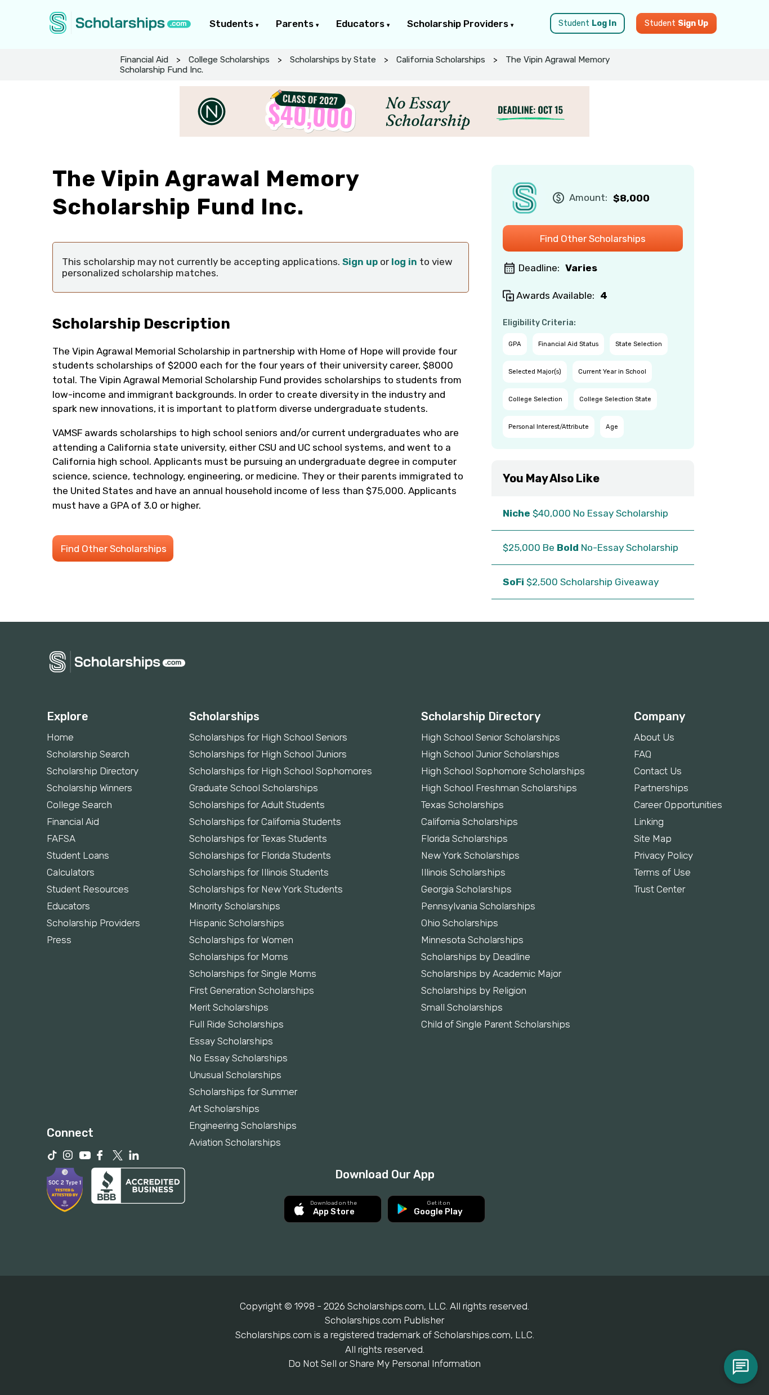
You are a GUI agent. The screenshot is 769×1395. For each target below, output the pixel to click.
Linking (649, 821)
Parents (296, 23)
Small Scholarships (462, 1007)
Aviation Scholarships (235, 1142)
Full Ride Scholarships (236, 1024)
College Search (79, 804)
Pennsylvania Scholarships (478, 906)
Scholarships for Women (241, 939)
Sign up (360, 261)
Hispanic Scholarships (236, 922)
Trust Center (659, 889)
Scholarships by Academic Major (491, 973)
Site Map (653, 838)
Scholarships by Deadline (475, 956)
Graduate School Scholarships (253, 787)
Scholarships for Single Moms (252, 973)
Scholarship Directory (92, 771)
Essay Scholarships (231, 1041)
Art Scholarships (224, 1108)
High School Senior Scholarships (490, 737)
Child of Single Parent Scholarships (495, 1024)
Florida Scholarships (464, 838)
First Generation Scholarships (251, 990)
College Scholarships (229, 60)
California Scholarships (440, 60)
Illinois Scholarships (463, 872)
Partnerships (661, 787)
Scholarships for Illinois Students (259, 872)
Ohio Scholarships (459, 922)
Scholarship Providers (459, 23)
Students (232, 23)
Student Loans (78, 855)
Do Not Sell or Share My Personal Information (384, 1363)
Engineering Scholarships (243, 1125)
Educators (361, 23)
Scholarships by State (333, 60)
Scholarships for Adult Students (257, 804)
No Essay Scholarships (238, 1058)
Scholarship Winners (89, 787)
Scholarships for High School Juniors (268, 754)
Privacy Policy (663, 855)
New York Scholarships (470, 855)
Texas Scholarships (462, 804)
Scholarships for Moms (238, 956)
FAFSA (61, 838)
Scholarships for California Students (265, 821)
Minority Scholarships (234, 906)
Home (60, 737)
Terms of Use (662, 872)
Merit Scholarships (229, 1007)
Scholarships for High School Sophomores (280, 771)
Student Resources (88, 889)
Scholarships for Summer (243, 1091)
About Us (654, 737)
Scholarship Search (88, 754)
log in (404, 261)
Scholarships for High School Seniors (268, 737)
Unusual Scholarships (235, 1074)
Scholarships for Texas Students (258, 838)
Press (59, 939)
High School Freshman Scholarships (499, 787)
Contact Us (658, 771)
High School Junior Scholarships (490, 754)
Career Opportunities (678, 804)
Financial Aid (144, 60)
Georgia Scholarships (466, 889)
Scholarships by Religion (473, 990)
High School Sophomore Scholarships (503, 771)
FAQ (642, 754)
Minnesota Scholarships (472, 939)
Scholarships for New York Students (266, 889)
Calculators (71, 872)
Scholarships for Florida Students (260, 855)
